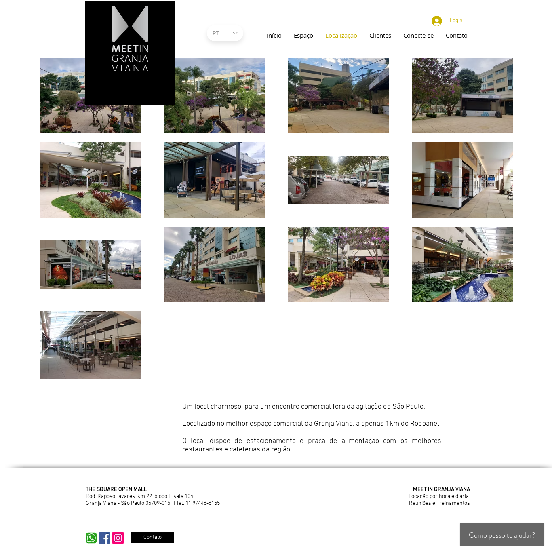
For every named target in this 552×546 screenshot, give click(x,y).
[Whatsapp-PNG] (91, 538)
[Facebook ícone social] (104, 538)
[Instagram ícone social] (118, 538)
